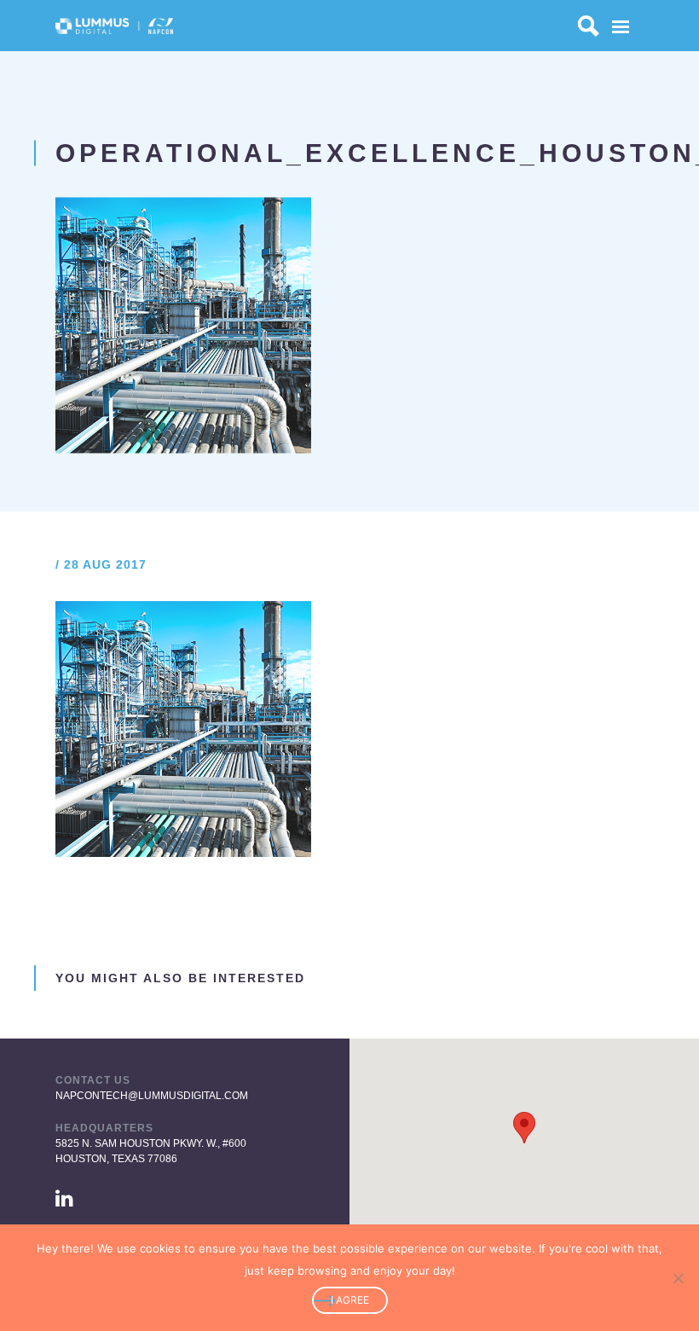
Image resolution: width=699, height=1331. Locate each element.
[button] (524, 1127)
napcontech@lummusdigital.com (151, 1096)
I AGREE (350, 1299)
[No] (677, 1278)
